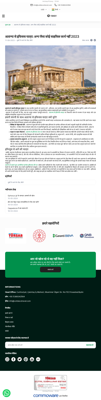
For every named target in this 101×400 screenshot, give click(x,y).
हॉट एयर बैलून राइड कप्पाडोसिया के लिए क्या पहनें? (23, 202)
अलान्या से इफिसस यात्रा (56, 112)
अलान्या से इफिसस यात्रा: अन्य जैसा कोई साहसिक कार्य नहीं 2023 (35, 25)
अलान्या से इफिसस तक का (34, 132)
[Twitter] (19, 359)
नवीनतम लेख (10, 189)
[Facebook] (13, 359)
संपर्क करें (50, 269)
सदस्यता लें (89, 345)
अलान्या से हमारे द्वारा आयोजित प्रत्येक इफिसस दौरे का (21, 165)
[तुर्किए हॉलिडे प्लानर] (52, 16)
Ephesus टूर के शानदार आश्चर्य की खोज (21, 196)
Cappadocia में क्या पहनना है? (18, 208)
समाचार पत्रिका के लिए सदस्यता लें (17, 338)
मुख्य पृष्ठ (8, 25)
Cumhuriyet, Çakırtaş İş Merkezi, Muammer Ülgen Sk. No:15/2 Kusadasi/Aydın (44, 292)
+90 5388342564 (64, 5)
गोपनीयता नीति (10, 326)
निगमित (7, 308)
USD (42, 10)
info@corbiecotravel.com (42, 5)
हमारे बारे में (8, 313)
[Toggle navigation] (3, 16)
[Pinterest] (26, 359)
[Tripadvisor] (38, 359)
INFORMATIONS (13, 287)
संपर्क (7, 331)
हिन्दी (56, 10)
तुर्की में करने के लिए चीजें (24, 40)
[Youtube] (32, 359)
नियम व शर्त (9, 317)
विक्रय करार (9, 322)
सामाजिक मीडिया (10, 353)
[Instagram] (7, 359)
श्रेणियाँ (8, 176)
